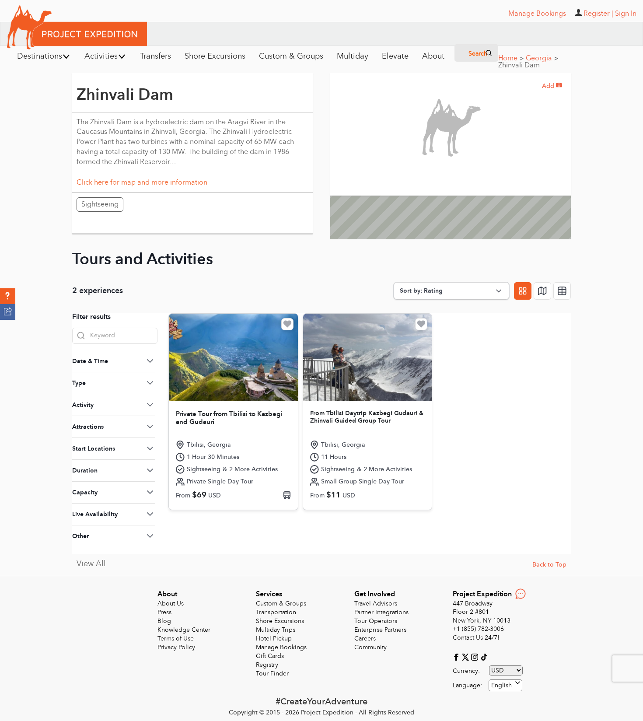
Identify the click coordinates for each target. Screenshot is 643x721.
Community (370, 647)
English (501, 685)
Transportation (276, 612)
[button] (7, 296)
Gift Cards (270, 656)
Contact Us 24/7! (476, 638)
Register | (598, 13)
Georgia (542, 58)
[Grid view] (522, 291)
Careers (365, 638)
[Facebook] (457, 656)
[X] (466, 656)
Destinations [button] (39, 56)
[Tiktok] (483, 656)
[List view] (562, 291)
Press (164, 612)
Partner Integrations (381, 612)
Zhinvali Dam (519, 65)
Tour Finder (272, 673)
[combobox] (505, 685)
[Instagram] (475, 656)
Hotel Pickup (274, 638)
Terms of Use (175, 638)
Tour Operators (375, 621)
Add (552, 86)
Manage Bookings (281, 647)
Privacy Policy (176, 647)
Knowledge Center (183, 630)
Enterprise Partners (380, 630)
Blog (164, 621)
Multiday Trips (275, 630)
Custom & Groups (281, 603)
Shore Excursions (280, 621)
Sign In (625, 13)
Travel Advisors (375, 603)
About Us (170, 603)
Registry (267, 665)
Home (511, 58)
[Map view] (542, 291)
